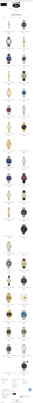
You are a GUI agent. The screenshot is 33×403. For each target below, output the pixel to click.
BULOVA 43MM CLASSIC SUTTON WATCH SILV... (24, 253)
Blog (13, 388)
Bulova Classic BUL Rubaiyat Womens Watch (8, 133)
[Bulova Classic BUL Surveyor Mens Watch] (24, 76)
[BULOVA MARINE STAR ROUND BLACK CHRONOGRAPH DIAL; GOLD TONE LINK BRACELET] (8, 315)
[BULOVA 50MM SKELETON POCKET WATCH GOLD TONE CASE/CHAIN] (24, 298)
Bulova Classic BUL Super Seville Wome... (24, 116)
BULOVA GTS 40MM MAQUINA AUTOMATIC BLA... (9, 372)
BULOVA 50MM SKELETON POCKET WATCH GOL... (24, 304)
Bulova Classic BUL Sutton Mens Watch (24, 31)
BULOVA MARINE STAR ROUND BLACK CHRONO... (9, 321)
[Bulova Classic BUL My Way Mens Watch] (24, 195)
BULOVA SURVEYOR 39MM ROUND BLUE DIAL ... (9, 236)
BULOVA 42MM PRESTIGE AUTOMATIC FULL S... (24, 338)
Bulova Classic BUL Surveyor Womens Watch (24, 65)
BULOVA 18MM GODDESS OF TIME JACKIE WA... (9, 82)
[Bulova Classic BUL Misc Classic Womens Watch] (8, 25)
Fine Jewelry (4, 382)
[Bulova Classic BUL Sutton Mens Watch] (24, 25)
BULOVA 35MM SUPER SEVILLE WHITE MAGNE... (24, 355)
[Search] (26, 8)
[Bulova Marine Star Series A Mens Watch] (24, 315)
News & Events (14, 383)
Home (15, 10)
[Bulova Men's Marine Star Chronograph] (24, 212)
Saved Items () (2, 402)
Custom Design (14, 384)
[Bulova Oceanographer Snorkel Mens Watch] (8, 42)
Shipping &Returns (25, 383)
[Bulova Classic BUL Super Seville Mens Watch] (8, 332)
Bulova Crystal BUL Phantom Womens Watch (24, 99)
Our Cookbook (14, 385)
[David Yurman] (4, 4)
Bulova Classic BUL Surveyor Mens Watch (24, 82)
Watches (3, 383)
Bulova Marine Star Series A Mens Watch (24, 321)
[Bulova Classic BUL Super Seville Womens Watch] (24, 110)
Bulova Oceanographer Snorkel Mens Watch (9, 48)
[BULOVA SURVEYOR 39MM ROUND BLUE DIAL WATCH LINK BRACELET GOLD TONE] (8, 229)
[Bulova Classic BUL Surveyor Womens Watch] (24, 59)
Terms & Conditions (25, 382)
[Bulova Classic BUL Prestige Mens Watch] (8, 246)
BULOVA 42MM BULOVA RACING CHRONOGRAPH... (24, 236)
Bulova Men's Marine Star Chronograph (24, 287)
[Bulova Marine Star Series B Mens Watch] (8, 161)
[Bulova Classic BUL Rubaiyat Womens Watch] (8, 127)
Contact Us (14, 382)
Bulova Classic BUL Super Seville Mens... (9, 338)
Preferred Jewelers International (15, 387)
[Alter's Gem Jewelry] (16, 4)
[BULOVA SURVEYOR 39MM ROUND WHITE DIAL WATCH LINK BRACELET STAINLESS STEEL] (24, 144)
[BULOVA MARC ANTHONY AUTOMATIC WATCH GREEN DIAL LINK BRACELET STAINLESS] (8, 349)
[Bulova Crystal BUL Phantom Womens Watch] (24, 93)
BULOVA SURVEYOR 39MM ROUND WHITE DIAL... (24, 150)
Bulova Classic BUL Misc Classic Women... (9, 31)
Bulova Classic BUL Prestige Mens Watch (9, 253)
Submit (14, 393)
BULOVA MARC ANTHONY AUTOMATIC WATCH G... (9, 355)
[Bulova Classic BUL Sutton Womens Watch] (24, 161)
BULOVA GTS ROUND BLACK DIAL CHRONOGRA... (24, 372)
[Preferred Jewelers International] (16, 400)
